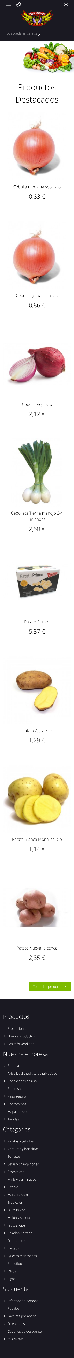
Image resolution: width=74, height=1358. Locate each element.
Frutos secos (17, 1240)
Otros (12, 1271)
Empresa (14, 1088)
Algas (11, 1279)
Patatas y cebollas (21, 1141)
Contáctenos (17, 1104)
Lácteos (13, 1248)
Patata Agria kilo (37, 730)
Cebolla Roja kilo (37, 404)
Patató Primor (37, 622)
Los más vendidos (21, 1043)
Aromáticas (16, 1171)
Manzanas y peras (21, 1194)
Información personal (23, 1300)
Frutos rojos (16, 1225)
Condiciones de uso (22, 1081)
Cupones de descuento (25, 1331)
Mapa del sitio (18, 1111)
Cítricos (13, 1187)
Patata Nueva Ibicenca (37, 948)
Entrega (13, 1065)
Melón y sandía (19, 1217)
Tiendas (13, 1119)
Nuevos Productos (21, 1036)
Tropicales (15, 1202)
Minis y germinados (22, 1179)
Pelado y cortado (20, 1233)
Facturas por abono (22, 1316)
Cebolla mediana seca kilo (37, 187)
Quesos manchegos (22, 1256)
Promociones (17, 1028)
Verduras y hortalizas (23, 1149)
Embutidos (15, 1263)
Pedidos (14, 1308)
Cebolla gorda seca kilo (37, 295)
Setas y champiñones (23, 1164)
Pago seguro (17, 1096)
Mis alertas (15, 1339)
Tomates (14, 1156)
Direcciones (16, 1323)
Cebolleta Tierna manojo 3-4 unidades (37, 516)
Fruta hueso (16, 1210)
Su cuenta (16, 1289)
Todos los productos (49, 986)
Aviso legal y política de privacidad (32, 1073)
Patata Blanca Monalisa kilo (37, 839)
